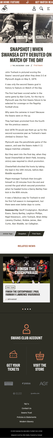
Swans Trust (26, 412)
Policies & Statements (26, 417)
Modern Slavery (27, 421)
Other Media (26, 435)
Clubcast (39, 435)
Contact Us (26, 408)
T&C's (26, 403)
